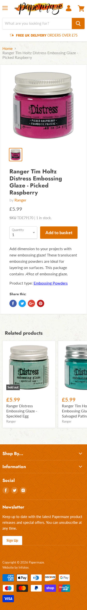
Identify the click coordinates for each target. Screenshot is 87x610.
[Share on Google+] (31, 303)
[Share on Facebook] (13, 303)
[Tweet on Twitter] (22, 303)
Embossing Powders (51, 283)
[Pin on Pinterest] (40, 303)
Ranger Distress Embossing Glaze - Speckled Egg (21, 410)
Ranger (20, 200)
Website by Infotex (15, 567)
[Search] (78, 23)
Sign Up (12, 540)
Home (7, 48)
